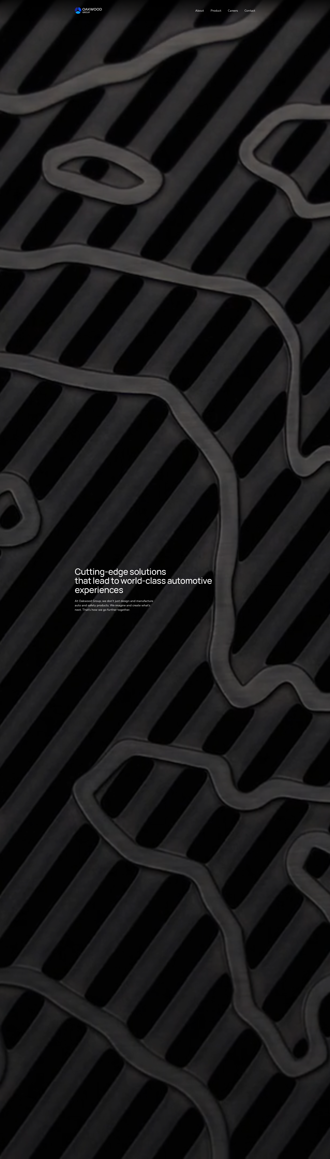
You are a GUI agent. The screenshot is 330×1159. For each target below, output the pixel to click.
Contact (250, 11)
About (199, 11)
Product (216, 11)
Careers (233, 11)
